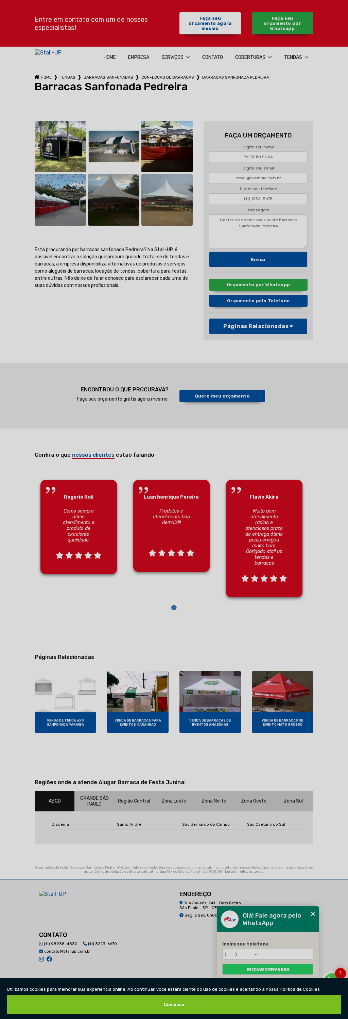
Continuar (174, 1004)
